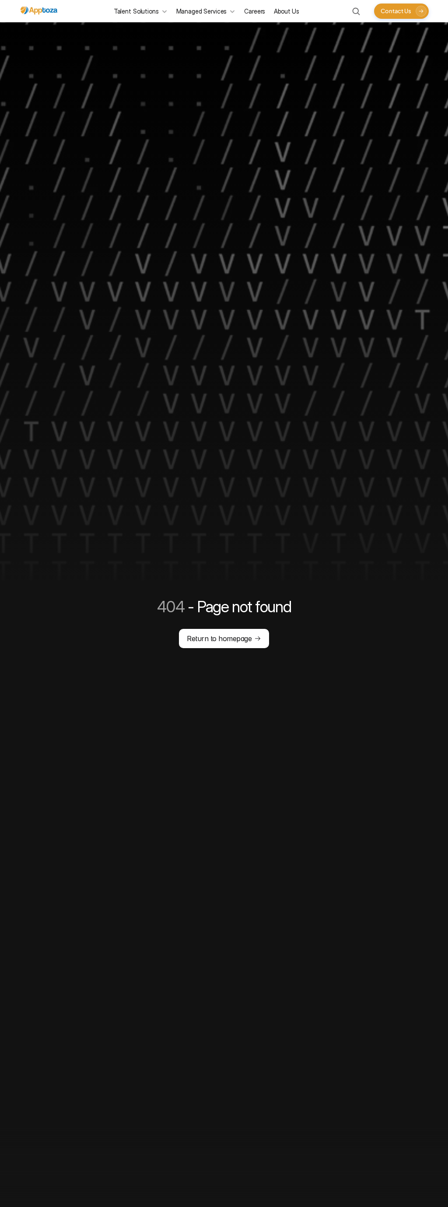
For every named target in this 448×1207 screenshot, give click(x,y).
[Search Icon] (356, 11)
